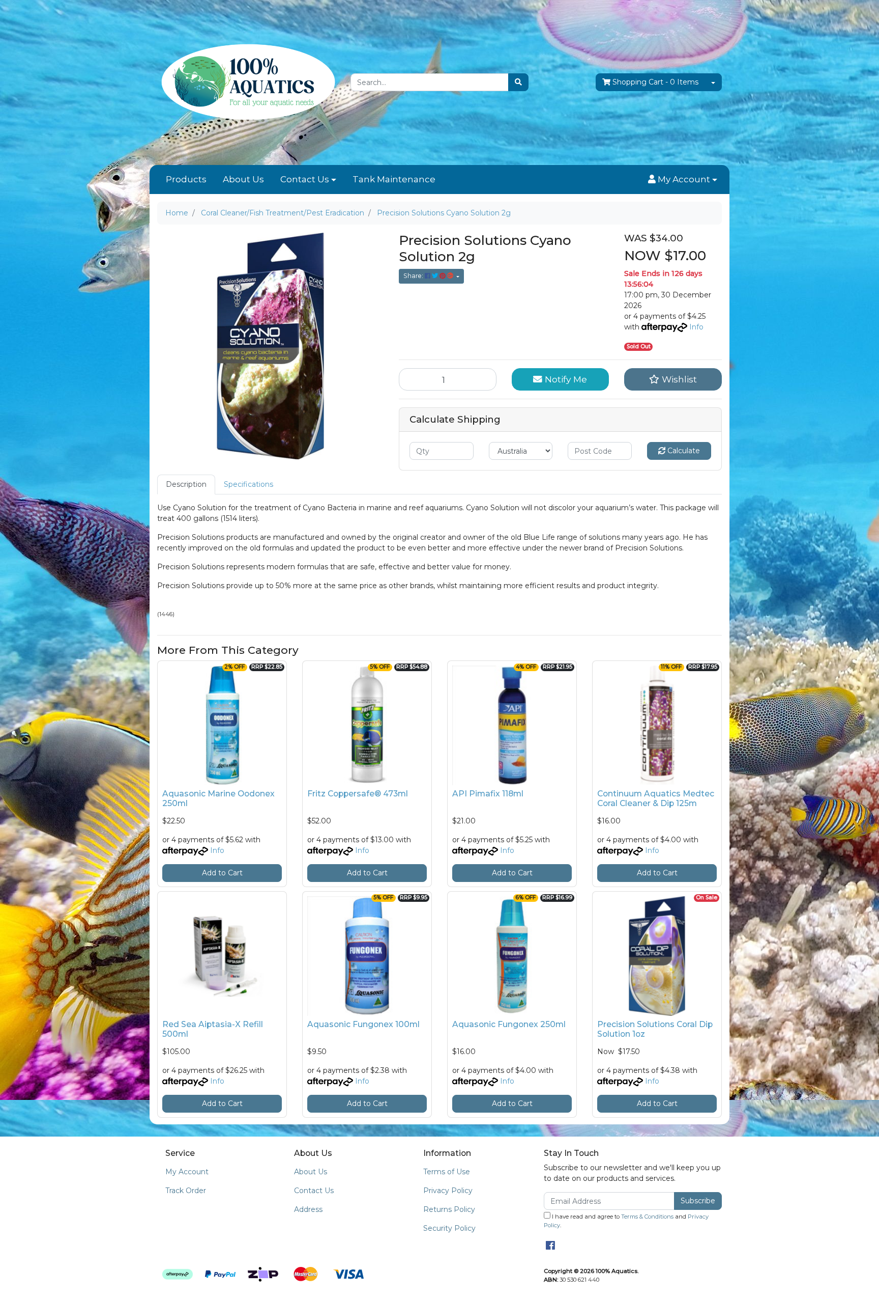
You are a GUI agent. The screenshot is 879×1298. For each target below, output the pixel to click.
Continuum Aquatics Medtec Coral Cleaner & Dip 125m (655, 798)
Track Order (185, 1190)
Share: (414, 276)
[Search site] (518, 82)
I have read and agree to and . (626, 1221)
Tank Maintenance (394, 179)
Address (308, 1209)
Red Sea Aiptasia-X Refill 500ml (212, 1029)
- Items (655, 82)
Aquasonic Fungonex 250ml (509, 1024)
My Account (187, 1171)
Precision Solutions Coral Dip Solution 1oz (655, 1029)
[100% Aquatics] (246, 82)
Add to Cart (222, 872)
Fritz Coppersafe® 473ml (357, 793)
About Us (243, 179)
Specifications (248, 484)
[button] (682, 179)
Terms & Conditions (647, 1216)
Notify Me (564, 379)
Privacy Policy (448, 1190)
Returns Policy (449, 1209)
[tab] (186, 484)
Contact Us (304, 179)
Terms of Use (446, 1171)
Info (696, 327)
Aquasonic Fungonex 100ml (363, 1024)
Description (186, 484)
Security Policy (449, 1228)
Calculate (682, 450)
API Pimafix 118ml (487, 793)
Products (186, 179)
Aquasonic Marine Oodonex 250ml (218, 798)
